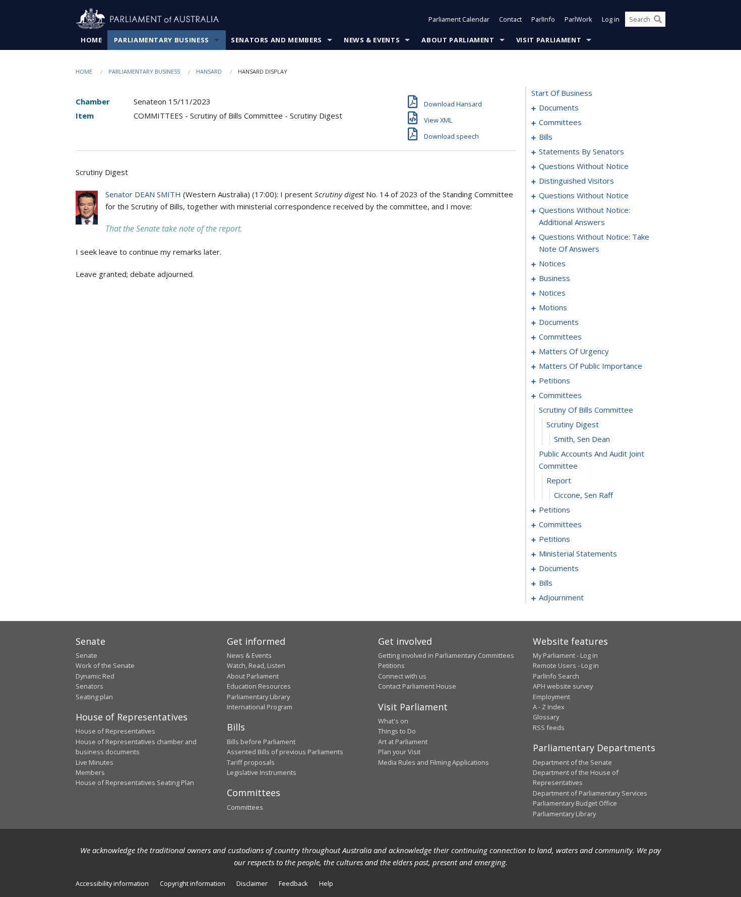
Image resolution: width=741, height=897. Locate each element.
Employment (551, 696)
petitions (554, 380)
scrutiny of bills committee (586, 410)
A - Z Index (549, 706)
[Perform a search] (657, 19)
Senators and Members (276, 39)
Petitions (391, 665)
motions (553, 307)
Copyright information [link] (192, 883)
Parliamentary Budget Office (575, 803)
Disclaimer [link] (252, 883)
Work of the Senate (105, 665)
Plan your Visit (399, 751)
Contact (510, 19)
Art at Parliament (402, 741)
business (554, 278)
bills (545, 137)
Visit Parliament (548, 39)
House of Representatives (115, 731)
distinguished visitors (576, 181)
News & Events (372, 39)
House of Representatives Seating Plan (135, 782)
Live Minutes (94, 762)
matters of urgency (574, 351)
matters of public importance (590, 366)
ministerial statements (578, 553)
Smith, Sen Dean (582, 439)
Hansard (209, 71)
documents (559, 107)
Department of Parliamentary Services (590, 793)
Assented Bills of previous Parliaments (285, 751)
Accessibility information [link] (112, 883)
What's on (393, 720)
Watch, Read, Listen (256, 665)
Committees (245, 807)
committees (560, 122)
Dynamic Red (95, 676)
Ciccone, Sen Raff (583, 495)
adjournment (561, 597)
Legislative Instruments (261, 772)
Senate (86, 655)
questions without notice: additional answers (584, 216)
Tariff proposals (251, 762)
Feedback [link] (293, 883)
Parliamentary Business (161, 39)
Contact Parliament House (417, 686)
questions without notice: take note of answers (594, 243)
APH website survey (563, 686)
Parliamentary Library (258, 696)
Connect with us (402, 676)
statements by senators (581, 151)
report (558, 480)
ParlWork (578, 19)
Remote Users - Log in (566, 665)
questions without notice (584, 166)
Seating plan (94, 696)
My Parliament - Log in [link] (565, 655)
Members (90, 772)
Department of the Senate (572, 762)
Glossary (546, 716)
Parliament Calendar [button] (458, 19)
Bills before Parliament (261, 741)
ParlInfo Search (556, 676)
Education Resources (259, 686)
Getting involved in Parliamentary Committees (446, 655)
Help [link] (326, 883)
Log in (611, 19)
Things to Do (397, 731)
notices (552, 263)
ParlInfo (543, 19)
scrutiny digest (572, 424)
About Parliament (457, 39)
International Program (259, 706)
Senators (89, 686)
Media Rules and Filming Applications (433, 762)
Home (91, 39)
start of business (561, 93)
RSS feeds (549, 727)
